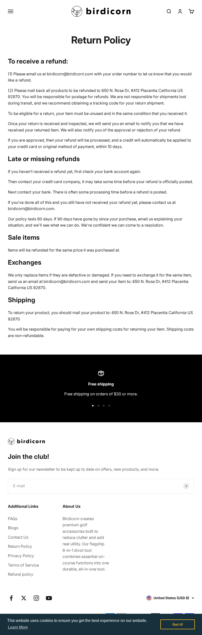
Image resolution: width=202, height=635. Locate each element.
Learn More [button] (18, 627)
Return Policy (20, 546)
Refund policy (20, 574)
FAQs (12, 518)
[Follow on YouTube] (49, 598)
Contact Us (18, 537)
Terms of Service (23, 565)
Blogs (13, 527)
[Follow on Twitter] (23, 598)
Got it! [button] (177, 624)
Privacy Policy (21, 555)
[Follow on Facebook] (11, 598)
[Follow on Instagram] (36, 598)
